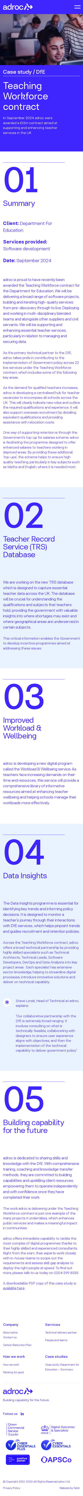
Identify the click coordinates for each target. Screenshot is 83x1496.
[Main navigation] (77, 7)
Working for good (13, 1372)
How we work (11, 1364)
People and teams (56, 1340)
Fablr (77, 1488)
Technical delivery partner (61, 1332)
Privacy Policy (11, 1488)
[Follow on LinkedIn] (22, 1414)
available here (13, 1287)
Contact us (10, 1337)
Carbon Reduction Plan (17, 1345)
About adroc (10, 1332)
